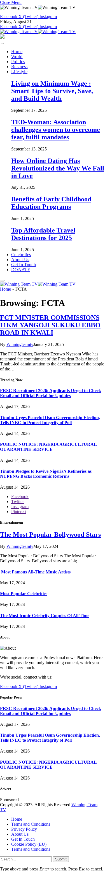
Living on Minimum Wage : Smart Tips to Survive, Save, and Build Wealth (52, 91)
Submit (61, 859)
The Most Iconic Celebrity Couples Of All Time (44, 615)
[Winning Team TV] (38, 31)
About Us (20, 259)
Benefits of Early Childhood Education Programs (51, 203)
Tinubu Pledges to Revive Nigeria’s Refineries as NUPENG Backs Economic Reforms (46, 474)
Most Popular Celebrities (23, 593)
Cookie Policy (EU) (28, 844)
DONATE (20, 269)
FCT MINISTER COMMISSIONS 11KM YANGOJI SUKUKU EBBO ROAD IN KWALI (50, 325)
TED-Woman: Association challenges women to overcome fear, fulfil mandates (55, 129)
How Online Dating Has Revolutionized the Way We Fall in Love (57, 168)
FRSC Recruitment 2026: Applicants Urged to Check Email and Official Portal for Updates (50, 393)
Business (19, 66)
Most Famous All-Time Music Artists (35, 572)
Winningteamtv (19, 344)
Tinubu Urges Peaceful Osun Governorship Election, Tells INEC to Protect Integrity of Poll (50, 420)
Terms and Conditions (30, 824)
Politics (18, 61)
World (17, 56)
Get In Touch (23, 264)
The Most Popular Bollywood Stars (50, 534)
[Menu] (2, 43)
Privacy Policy (24, 829)
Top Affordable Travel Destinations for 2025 (43, 234)
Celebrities (21, 254)
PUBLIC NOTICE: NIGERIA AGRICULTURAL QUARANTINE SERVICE (48, 447)
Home (16, 51)
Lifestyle (19, 71)
